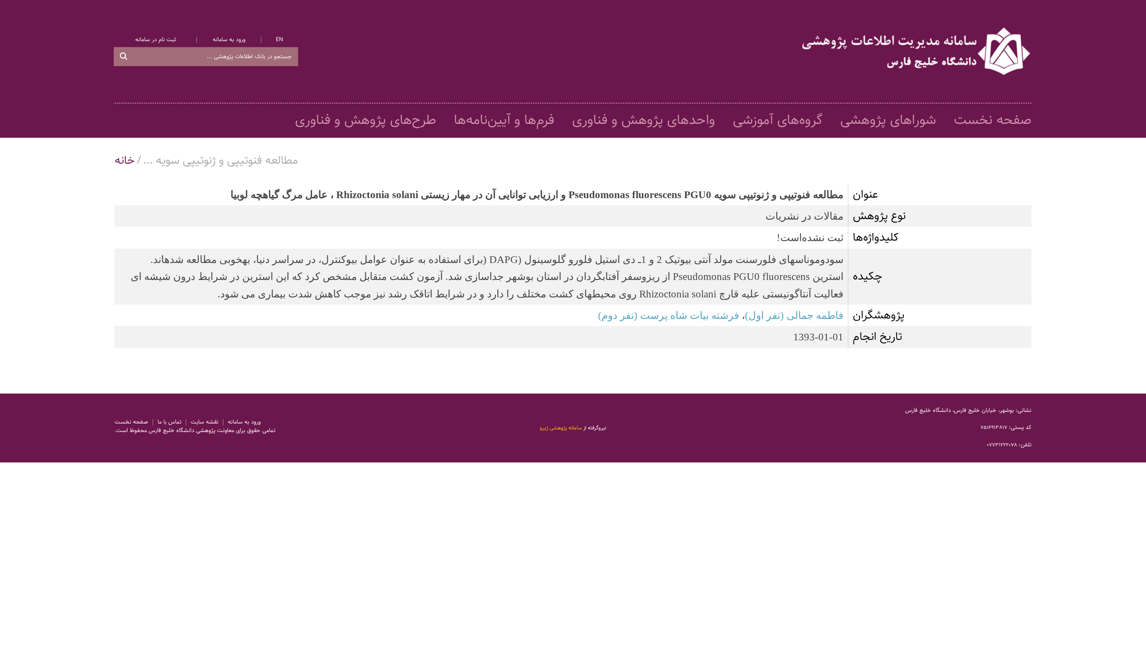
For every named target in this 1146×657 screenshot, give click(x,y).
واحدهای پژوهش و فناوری (643, 120)
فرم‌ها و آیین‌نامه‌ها (504, 120)
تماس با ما (169, 422)
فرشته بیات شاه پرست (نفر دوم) (668, 315)
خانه (125, 161)
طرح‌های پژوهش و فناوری (365, 120)
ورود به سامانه (229, 40)
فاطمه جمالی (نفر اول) (794, 315)
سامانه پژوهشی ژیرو (561, 428)
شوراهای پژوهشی (888, 120)
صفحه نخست (992, 120)
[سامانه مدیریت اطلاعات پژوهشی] (916, 51)
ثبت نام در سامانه (155, 40)
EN (279, 40)
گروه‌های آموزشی (777, 120)
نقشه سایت (204, 422)
